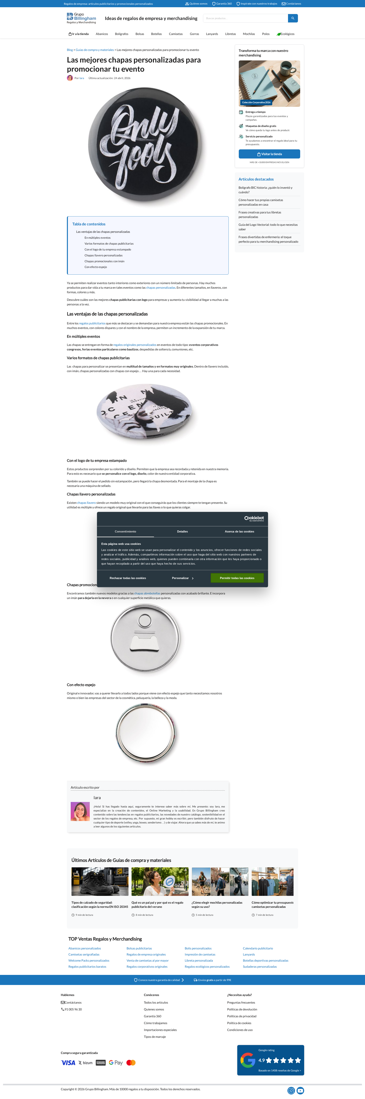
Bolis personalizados (198, 948)
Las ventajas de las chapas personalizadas (103, 231)
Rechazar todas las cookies (128, 578)
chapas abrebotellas (147, 593)
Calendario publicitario (258, 948)
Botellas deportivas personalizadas (265, 960)
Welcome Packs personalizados (88, 960)
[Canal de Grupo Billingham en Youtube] (300, 1090)
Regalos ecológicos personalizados (207, 966)
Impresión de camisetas (200, 954)
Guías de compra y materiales (95, 50)
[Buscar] (293, 18)
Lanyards (249, 954)
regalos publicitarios (92, 323)
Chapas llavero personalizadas (104, 255)
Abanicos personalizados (84, 948)
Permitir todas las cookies (237, 578)
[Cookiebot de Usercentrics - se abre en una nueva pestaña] (247, 519)
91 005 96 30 (73, 1009)
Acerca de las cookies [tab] (239, 531)
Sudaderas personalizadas (260, 966)
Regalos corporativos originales (147, 966)
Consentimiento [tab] (125, 531)
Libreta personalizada (199, 960)
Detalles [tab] (182, 531)
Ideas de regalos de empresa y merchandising (151, 18)
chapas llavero (86, 502)
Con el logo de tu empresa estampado (108, 249)
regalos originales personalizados (134, 344)
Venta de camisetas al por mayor (148, 960)
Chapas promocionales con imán (104, 261)
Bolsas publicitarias (139, 948)
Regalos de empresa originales (146, 954)
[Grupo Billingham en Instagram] (291, 1090)
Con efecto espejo (96, 267)
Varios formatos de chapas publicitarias (109, 243)
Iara (81, 78)
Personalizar (180, 578)
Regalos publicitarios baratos (87, 966)
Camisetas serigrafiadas (83, 954)
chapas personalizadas (160, 287)
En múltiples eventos (98, 237)
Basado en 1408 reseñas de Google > (280, 1070)
